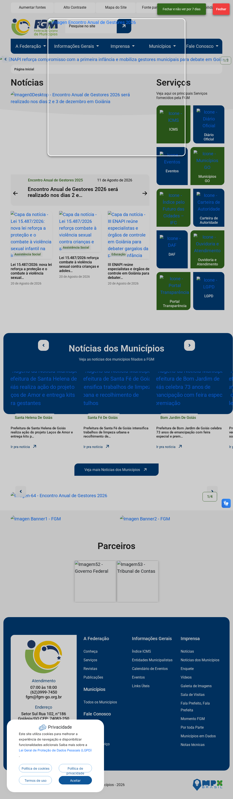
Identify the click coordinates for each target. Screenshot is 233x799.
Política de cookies (35, 768)
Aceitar (75, 780)
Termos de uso (35, 780)
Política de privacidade (75, 769)
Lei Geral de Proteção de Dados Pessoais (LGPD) (55, 750)
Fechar (221, 9)
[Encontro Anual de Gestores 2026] (116, 87)
